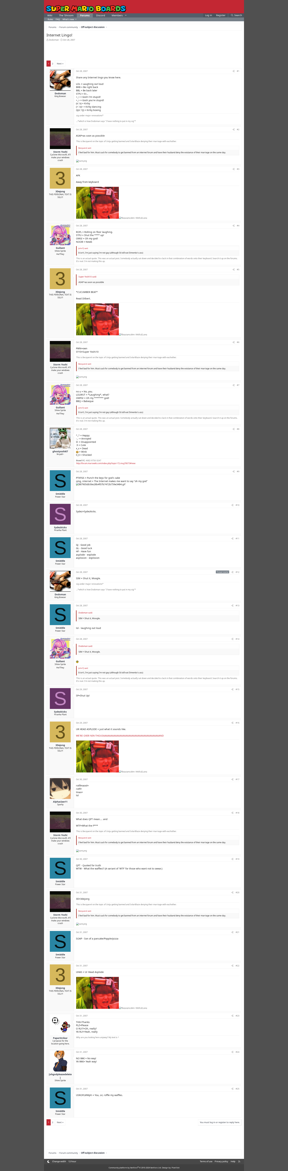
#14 (237, 639)
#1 (238, 71)
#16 (237, 722)
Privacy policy (221, 1161)
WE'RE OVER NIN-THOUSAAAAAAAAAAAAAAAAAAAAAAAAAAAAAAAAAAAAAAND (120, 735)
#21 (237, 932)
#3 (238, 169)
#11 (237, 538)
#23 (237, 1015)
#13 (237, 605)
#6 (238, 342)
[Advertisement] (144, 50)
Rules (50, 19)
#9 (238, 471)
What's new (68, 19)
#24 (237, 1052)
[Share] (234, 71)
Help (233, 1161)
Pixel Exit (176, 1167)
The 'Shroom (66, 15)
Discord (100, 15)
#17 (237, 779)
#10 (237, 505)
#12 (237, 572)
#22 (237, 965)
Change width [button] (59, 1161)
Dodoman (54, 39)
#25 (237, 1088)
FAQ (58, 19)
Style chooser (48, 1161)
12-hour (72, 1161)
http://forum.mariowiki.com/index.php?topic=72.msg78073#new (105, 463)
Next (59, 63)
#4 (238, 225)
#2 (238, 129)
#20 (237, 892)
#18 (237, 812)
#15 (237, 689)
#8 (238, 429)
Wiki (49, 15)
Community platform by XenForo (135, 1167)
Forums (85, 15)
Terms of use (206, 1161)
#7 (238, 385)
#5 (238, 269)
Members (117, 15)
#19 (237, 859)
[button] (125, 15)
